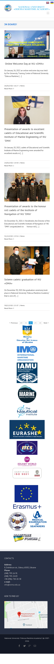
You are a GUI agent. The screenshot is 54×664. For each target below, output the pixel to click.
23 (35, 323)
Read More (8, 88)
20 (21, 323)
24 (40, 323)
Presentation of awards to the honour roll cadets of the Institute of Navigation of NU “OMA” (25, 210)
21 (26, 323)
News (22, 86)
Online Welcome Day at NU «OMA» (24, 63)
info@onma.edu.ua (12, 585)
